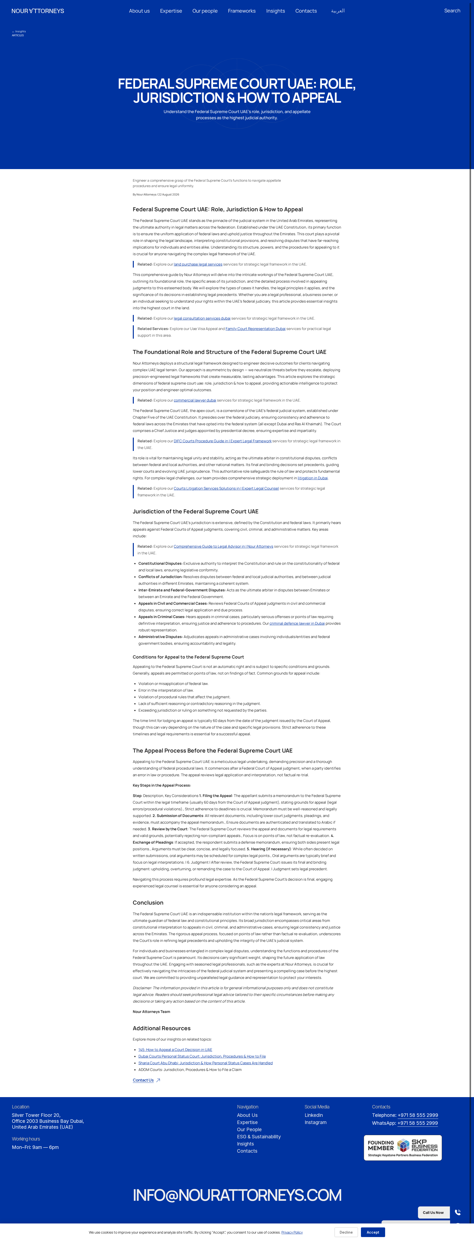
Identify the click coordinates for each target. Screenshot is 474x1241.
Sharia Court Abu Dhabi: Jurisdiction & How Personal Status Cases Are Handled (205, 1063)
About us (139, 10)
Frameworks (242, 10)
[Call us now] (423, 1212)
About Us (247, 1115)
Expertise (171, 10)
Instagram (316, 1122)
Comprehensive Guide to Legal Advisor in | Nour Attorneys (223, 546)
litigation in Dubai (313, 478)
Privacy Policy (292, 1232)
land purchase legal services (198, 264)
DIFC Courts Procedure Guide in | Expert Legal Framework (223, 441)
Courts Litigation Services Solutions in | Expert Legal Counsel (226, 488)
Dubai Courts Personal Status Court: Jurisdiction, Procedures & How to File (202, 1056)
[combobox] (453, 10)
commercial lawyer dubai (195, 400)
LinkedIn (314, 1115)
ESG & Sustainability (259, 1137)
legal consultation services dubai (202, 318)
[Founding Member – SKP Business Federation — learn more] (403, 1148)
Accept (373, 1232)
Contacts (306, 10)
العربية (338, 10)
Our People (249, 1129)
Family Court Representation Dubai (256, 328)
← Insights (19, 31)
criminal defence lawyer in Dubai (297, 623)
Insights (275, 10)
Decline (346, 1232)
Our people (205, 10)
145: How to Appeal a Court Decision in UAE (175, 1049)
